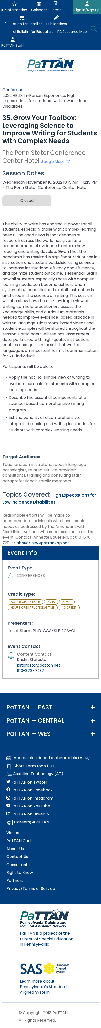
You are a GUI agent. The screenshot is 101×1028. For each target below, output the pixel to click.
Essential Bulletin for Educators (27, 31)
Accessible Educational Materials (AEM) (52, 758)
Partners (14, 880)
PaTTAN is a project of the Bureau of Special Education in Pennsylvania (46, 938)
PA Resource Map (72, 31)
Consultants (18, 865)
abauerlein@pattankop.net (42, 543)
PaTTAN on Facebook (31, 790)
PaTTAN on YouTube (30, 806)
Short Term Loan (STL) (35, 766)
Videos (12, 833)
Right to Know (19, 872)
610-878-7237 (30, 670)
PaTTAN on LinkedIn (29, 814)
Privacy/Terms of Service (30, 888)
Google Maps (53, 161)
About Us (15, 849)
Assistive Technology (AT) (37, 774)
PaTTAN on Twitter (28, 782)
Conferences (15, 90)
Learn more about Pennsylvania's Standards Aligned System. (44, 986)
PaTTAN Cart (18, 840)
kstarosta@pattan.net (38, 665)
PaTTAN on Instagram (31, 798)
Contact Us (17, 856)
